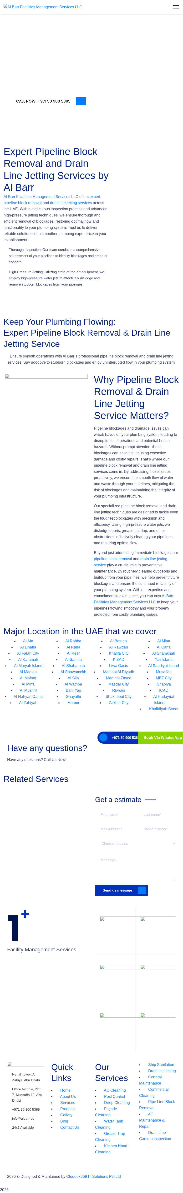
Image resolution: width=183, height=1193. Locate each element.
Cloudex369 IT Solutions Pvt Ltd (93, 1176)
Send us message (117, 890)
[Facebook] (13, 1136)
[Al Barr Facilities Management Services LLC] (43, 7)
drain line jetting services (70, 203)
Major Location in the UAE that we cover (80, 631)
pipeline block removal (113, 559)
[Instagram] (26, 1136)
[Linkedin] (13, 1150)
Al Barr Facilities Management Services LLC (41, 197)
